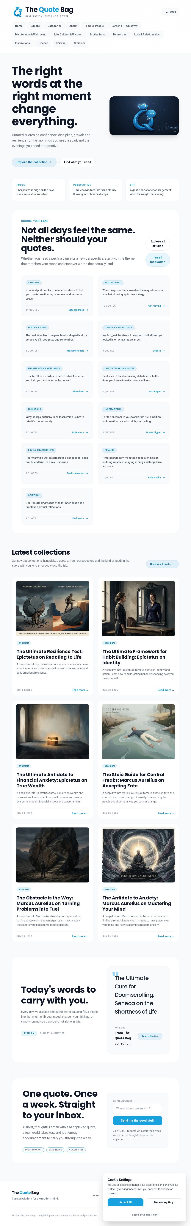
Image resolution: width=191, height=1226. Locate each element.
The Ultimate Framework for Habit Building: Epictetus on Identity (134, 657)
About (73, 25)
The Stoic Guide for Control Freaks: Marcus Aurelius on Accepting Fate (133, 780)
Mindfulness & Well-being (30, 34)
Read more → (80, 690)
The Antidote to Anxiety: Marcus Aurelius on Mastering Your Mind (136, 903)
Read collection (150, 1036)
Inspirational (23, 43)
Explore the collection (32, 162)
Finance (43, 43)
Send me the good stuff (137, 1120)
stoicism (29, 1033)
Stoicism (79, 43)
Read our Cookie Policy (144, 1215)
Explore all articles (158, 244)
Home (19, 25)
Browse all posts (160, 564)
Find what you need (77, 162)
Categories (55, 25)
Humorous (119, 34)
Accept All (125, 1202)
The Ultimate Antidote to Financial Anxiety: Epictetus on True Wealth (52, 780)
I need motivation (157, 260)
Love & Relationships (147, 34)
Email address (123, 1101)
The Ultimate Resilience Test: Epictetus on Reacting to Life (50, 654)
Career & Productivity (124, 25)
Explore (35, 25)
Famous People (94, 25)
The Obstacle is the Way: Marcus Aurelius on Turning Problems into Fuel (48, 903)
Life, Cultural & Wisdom (68, 34)
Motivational (97, 34)
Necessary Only (163, 1202)
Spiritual (61, 43)
